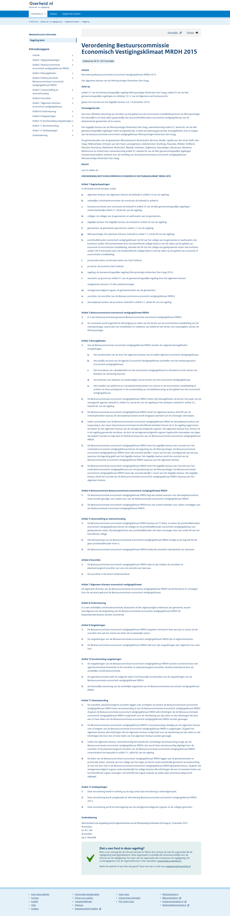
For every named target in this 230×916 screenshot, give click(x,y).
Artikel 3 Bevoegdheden (44, 73)
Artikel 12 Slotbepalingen (45, 130)
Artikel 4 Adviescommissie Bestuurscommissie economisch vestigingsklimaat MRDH (48, 81)
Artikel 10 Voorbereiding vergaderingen (52, 120)
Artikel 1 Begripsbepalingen (46, 60)
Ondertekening (40, 135)
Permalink (173, 32)
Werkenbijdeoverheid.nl (174, 905)
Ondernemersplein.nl (172, 901)
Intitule (36, 55)
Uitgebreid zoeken (72, 21)
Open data (124, 894)
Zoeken (53, 13)
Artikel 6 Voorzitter (41, 98)
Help (33, 905)
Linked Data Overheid (129, 897)
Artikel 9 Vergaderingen (44, 116)
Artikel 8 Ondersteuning (44, 111)
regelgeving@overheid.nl (178, 866)
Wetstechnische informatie (42, 34)
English (34, 901)
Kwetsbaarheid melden (86, 908)
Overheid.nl (37, 14)
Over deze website (40, 894)
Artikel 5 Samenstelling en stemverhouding (45, 91)
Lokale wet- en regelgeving (50, 21)
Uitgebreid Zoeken (71, 13)
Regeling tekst (37, 40)
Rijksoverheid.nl (170, 897)
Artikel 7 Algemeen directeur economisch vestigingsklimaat (47, 105)
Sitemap (79, 905)
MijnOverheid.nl (170, 894)
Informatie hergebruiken (87, 894)
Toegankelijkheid (83, 901)
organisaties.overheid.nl (169, 860)
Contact (35, 897)
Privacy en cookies (84, 897)
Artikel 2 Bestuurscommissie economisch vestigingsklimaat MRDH (50, 66)
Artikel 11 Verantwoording (45, 125)
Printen (190, 32)
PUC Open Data (126, 901)
